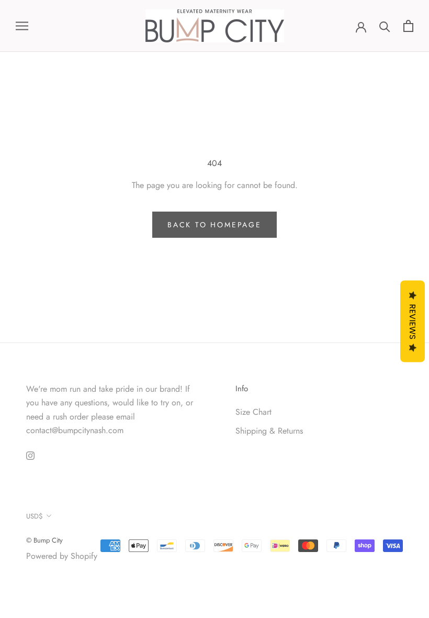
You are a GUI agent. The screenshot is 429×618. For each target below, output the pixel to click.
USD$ (34, 516)
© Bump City (44, 540)
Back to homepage (214, 224)
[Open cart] (408, 26)
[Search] (384, 25)
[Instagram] (30, 454)
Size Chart (253, 412)
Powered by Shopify (61, 556)
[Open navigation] (22, 26)
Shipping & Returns (269, 431)
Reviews (413, 321)
